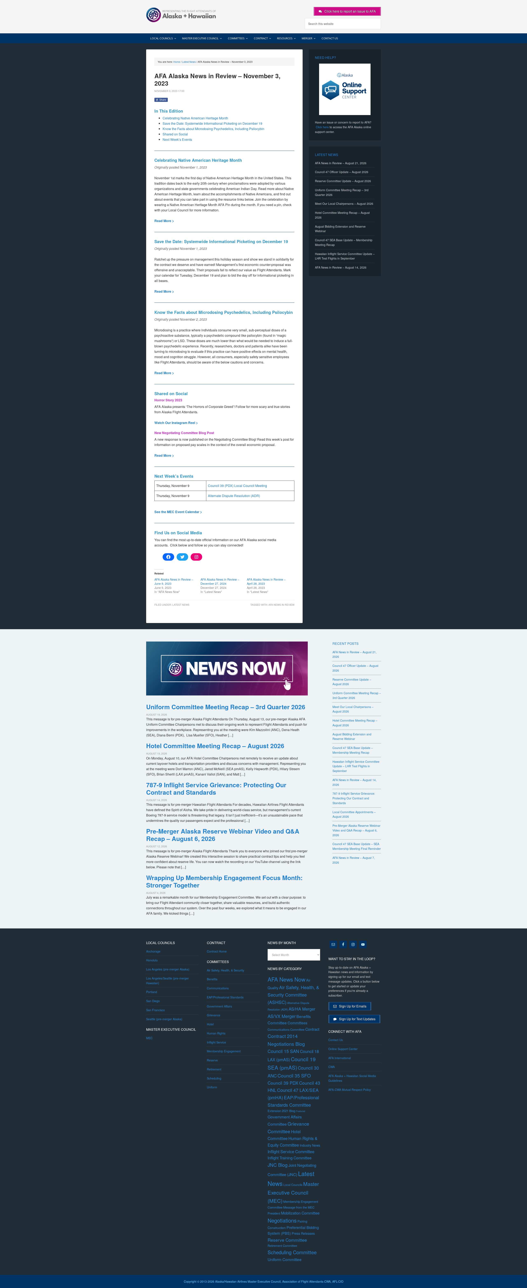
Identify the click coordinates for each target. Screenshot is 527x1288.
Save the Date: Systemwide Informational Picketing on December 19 (212, 123)
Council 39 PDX (283, 1083)
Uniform (212, 1087)
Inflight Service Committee (291, 1151)
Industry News (310, 1145)
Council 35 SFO (294, 1075)
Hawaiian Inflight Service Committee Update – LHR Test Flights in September (355, 766)
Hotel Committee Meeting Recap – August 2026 (215, 745)
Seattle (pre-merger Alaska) (164, 1019)
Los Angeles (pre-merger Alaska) (167, 969)
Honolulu (152, 960)
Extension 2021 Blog (281, 1111)
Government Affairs (219, 1006)
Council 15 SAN (283, 1051)
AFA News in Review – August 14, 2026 (340, 267)
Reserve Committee (287, 1240)
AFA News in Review (281, 604)
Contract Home (217, 951)
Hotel (210, 1024)
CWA (331, 1067)
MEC (149, 1038)
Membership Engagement (224, 1051)
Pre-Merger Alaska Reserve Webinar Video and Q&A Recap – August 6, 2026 (222, 835)
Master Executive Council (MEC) (293, 1192)
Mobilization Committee (300, 1213)
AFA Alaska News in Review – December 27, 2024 (220, 581)
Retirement (214, 1069)
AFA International (339, 1058)
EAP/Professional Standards (225, 997)
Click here (322, 127)
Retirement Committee (282, 1246)
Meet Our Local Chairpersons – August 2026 (344, 203)
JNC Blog (278, 1164)
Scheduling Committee (292, 1252)
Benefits (212, 979)
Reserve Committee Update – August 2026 (343, 181)
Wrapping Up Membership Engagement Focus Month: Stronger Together (224, 881)
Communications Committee (286, 1029)
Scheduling (214, 1078)
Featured (300, 1111)
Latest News (180, 604)
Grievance (213, 1015)
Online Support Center (343, 1049)
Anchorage (153, 951)
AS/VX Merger (282, 1016)
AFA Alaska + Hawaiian (181, 14)
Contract (312, 1029)
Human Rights (216, 1033)
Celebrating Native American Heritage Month (195, 118)
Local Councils (292, 1185)
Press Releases (303, 1233)
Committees (297, 1022)
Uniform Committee (285, 1259)
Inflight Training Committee (289, 1157)
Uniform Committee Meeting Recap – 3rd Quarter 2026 (225, 706)
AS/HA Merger (302, 1009)
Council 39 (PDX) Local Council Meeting (237, 485)
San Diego (153, 1001)
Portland (151, 992)
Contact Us (335, 1040)
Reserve (212, 1060)
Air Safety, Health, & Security (225, 970)
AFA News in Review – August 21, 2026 (340, 163)
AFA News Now (286, 979)
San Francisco (155, 1010)
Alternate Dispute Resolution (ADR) (234, 495)
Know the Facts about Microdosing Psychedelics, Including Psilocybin (213, 128)
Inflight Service (216, 1042)
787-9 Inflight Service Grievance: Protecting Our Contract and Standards (216, 788)
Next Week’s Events (177, 139)
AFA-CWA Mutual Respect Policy (349, 1090)
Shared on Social (175, 134)
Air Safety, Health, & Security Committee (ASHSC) (293, 994)
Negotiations (282, 1220)
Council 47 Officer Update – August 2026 (341, 172)
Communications (218, 988)
